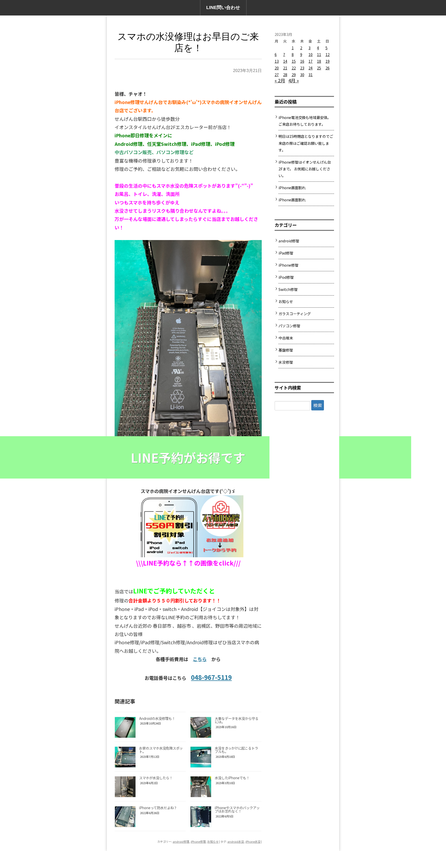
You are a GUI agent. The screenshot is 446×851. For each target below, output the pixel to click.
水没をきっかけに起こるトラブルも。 (236, 750)
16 (302, 61)
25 (319, 67)
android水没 (235, 841)
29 (294, 74)
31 (310, 74)
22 (294, 67)
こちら (200, 659)
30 (302, 74)
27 (277, 74)
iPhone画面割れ (292, 187)
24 (310, 67)
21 (285, 67)
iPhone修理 (198, 841)
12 (327, 54)
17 (310, 61)
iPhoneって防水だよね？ (158, 807)
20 (277, 67)
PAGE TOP (432, 820)
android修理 (181, 841)
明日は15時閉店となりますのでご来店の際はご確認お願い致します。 (305, 143)
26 (327, 67)
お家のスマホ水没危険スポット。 (161, 750)
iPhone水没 (252, 841)
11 (319, 54)
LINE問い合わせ (223, 7)
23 (302, 67)
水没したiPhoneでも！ (232, 777)
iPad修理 (285, 253)
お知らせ (213, 841)
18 (319, 61)
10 (310, 54)
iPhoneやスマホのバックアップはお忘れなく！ (237, 809)
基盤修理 (285, 350)
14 (285, 61)
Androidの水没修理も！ (157, 718)
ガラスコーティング (294, 313)
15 (294, 61)
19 (327, 61)
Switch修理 (288, 289)
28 (285, 74)
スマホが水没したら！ (156, 777)
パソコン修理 (289, 325)
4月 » (293, 80)
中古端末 (285, 337)
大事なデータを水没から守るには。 (236, 720)
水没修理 (285, 362)
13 (277, 61)
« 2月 (280, 80)
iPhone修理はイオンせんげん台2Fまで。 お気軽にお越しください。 (304, 169)
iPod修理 (286, 277)
